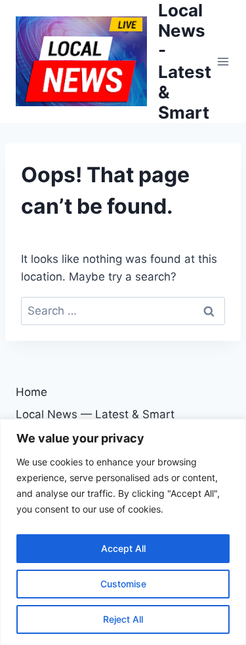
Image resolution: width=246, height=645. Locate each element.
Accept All (123, 548)
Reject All (123, 619)
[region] (123, 532)
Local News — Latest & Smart (95, 414)
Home (31, 392)
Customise (123, 583)
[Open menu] (223, 61)
